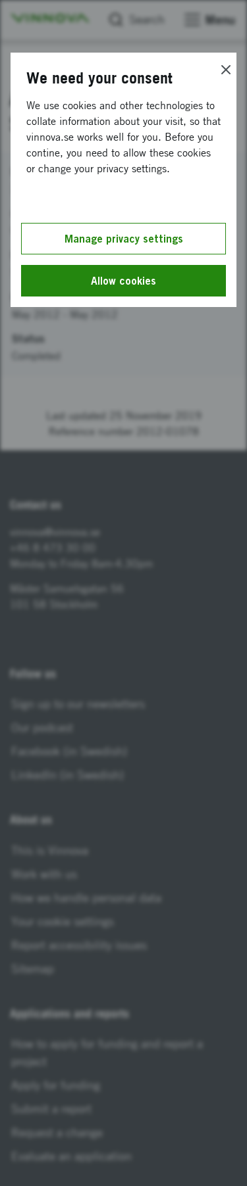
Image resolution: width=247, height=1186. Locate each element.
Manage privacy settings (124, 238)
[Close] (225, 69)
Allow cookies (123, 280)
